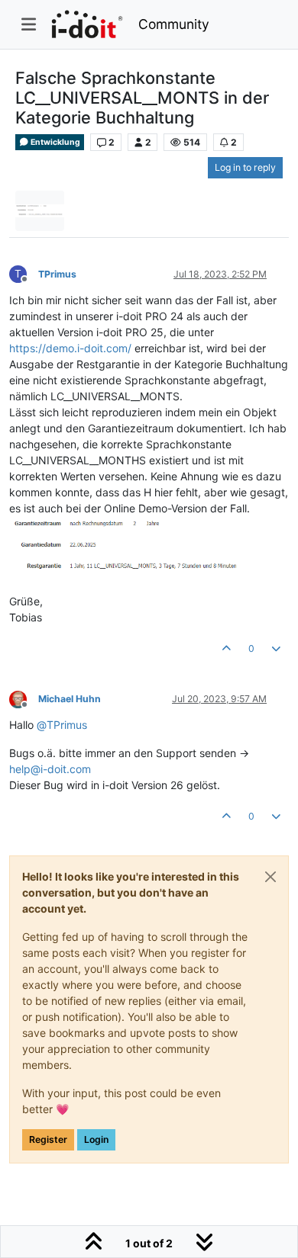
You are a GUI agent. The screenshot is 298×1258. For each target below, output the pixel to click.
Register (48, 1139)
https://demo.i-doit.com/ (70, 348)
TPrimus (57, 274)
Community (173, 24)
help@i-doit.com (50, 768)
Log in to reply (245, 167)
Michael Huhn (69, 698)
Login (96, 1139)
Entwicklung (54, 142)
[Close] (270, 876)
